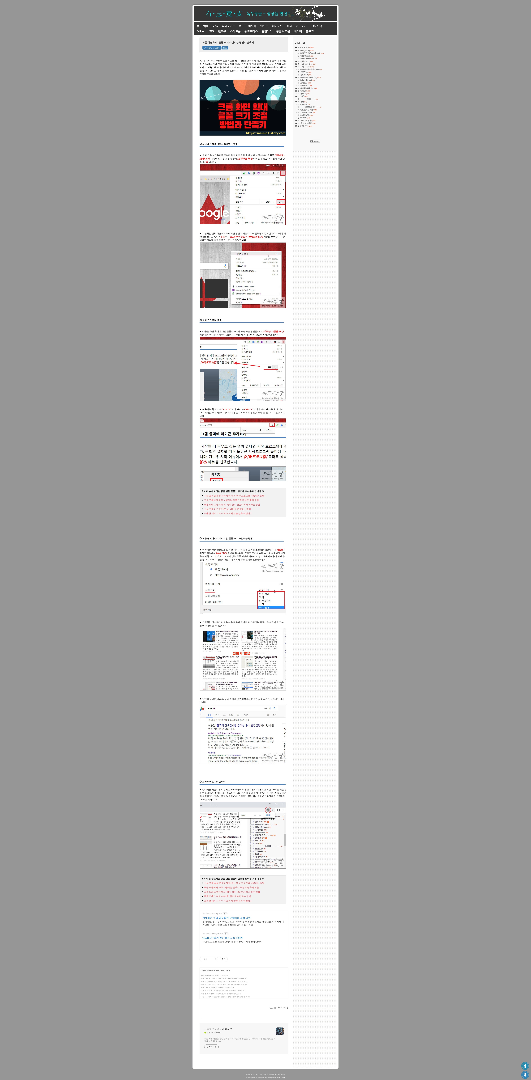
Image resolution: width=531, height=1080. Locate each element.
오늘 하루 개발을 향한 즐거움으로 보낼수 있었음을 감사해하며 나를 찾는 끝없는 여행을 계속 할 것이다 (240, 1039)
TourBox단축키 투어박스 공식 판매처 (222, 938)
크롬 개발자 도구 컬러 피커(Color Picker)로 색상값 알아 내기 (223, 981)
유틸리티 (267, 31)
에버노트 (277, 25)
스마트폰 (235, 31)
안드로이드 (302, 25)
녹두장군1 (249, 1077)
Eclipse (200, 31)
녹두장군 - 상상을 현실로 (218, 1029)
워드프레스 (251, 31)
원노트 (264, 25)
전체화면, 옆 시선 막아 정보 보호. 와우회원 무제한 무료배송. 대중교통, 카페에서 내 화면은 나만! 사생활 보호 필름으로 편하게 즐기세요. (243, 923)
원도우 (222, 31)
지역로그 (249, 1074)
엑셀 (206, 25)
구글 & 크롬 (283, 31)
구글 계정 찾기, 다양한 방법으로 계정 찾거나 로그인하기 (222, 991)
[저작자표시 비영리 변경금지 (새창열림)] (231, 959)
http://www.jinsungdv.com (212, 934)
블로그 (310, 31)
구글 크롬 (211, 971)
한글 (289, 25)
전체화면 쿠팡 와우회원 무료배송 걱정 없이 (226, 918)
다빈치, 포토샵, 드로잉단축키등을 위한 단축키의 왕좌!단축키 (232, 941)
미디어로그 (264, 1074)
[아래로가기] (525, 1074)
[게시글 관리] (212, 959)
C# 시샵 (317, 25)
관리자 (277, 1074)
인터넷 (203, 971)
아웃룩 (252, 25)
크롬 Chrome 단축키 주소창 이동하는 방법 (216, 988)
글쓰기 (283, 1074)
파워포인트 (228, 25)
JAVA (211, 31)
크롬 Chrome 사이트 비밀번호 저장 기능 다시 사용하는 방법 (222, 978)
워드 (241, 25)
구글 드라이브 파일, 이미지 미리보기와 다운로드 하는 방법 (222, 984)
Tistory (283, 1077)
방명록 (271, 1074)
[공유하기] (209, 959)
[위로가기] (525, 1065)
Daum (269, 1077)
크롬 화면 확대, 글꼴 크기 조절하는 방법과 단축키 (228, 42)
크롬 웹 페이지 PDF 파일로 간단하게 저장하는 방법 (220, 994)
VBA (215, 25)
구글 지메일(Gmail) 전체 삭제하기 (213, 975)
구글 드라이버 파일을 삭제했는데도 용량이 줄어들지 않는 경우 (224, 997)
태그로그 (256, 1074)
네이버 (298, 31)
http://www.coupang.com (212, 914)
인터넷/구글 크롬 (211, 48)
